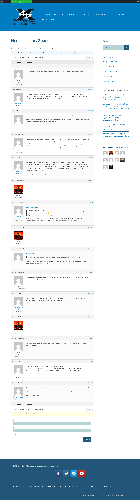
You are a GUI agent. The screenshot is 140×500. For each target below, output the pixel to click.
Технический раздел (32, 49)
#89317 (90, 111)
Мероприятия (110, 71)
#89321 (90, 202)
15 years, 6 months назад (64, 53)
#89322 (90, 227)
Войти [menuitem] (7, 2)
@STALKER (30, 207)
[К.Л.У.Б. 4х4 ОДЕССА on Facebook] (58, 473)
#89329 (90, 383)
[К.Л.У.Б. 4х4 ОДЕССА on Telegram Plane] (73, 473)
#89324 (90, 272)
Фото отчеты (110, 81)
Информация (109, 67)
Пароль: (15, 428)
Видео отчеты (110, 62)
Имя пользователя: (19, 421)
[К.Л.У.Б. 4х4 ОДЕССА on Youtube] (81, 473)
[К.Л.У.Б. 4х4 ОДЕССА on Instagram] (66, 473)
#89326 (90, 317)
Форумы (21, 49)
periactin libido (108, 134)
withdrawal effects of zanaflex (114, 95)
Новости (107, 76)
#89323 (90, 249)
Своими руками (45, 49)
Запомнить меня (20, 435)
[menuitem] (2, 1)
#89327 (90, 338)
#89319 (90, 157)
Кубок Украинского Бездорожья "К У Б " (116, 108)
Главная (14, 49)
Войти (87, 439)
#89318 (90, 134)
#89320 (90, 181)
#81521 (91, 66)
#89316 (90, 89)
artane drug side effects (112, 125)
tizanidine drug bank (111, 115)
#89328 (90, 361)
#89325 (90, 293)
